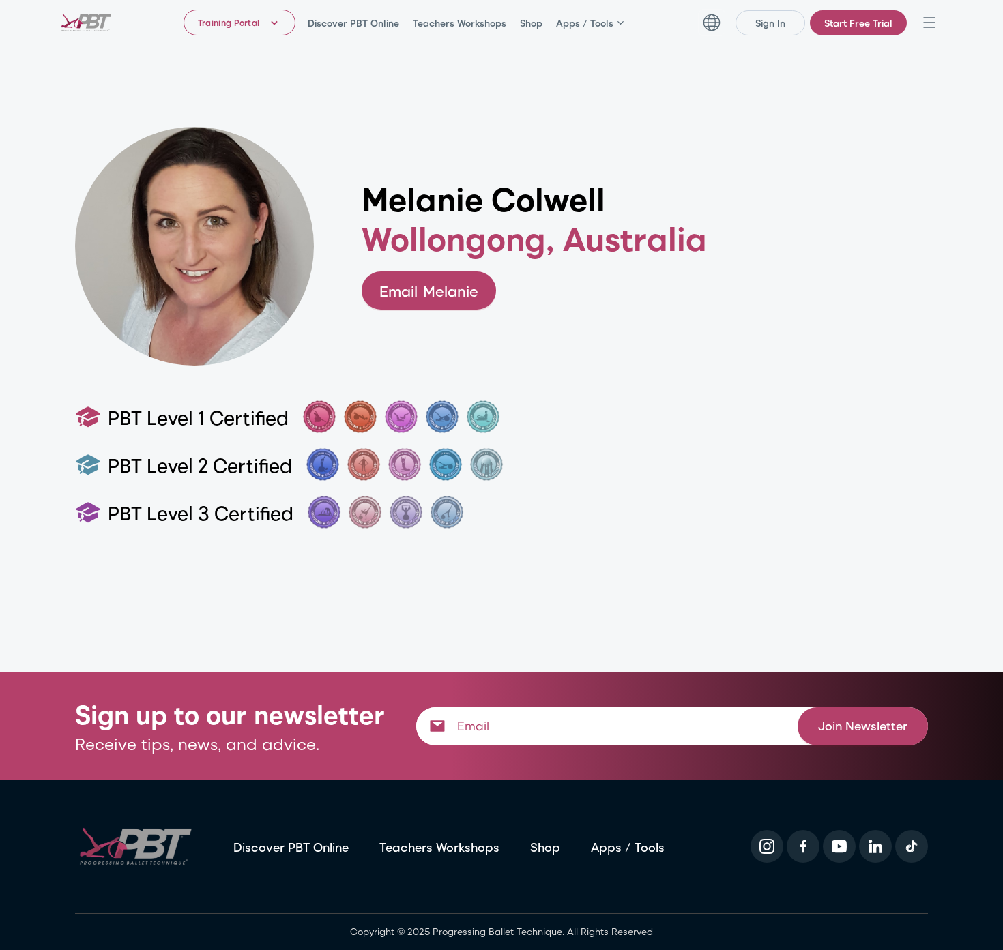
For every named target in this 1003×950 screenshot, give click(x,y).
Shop (531, 22)
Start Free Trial (858, 22)
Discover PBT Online (353, 22)
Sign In (770, 22)
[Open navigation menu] (929, 22)
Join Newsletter (862, 725)
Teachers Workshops (459, 22)
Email (428, 290)
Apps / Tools (584, 22)
